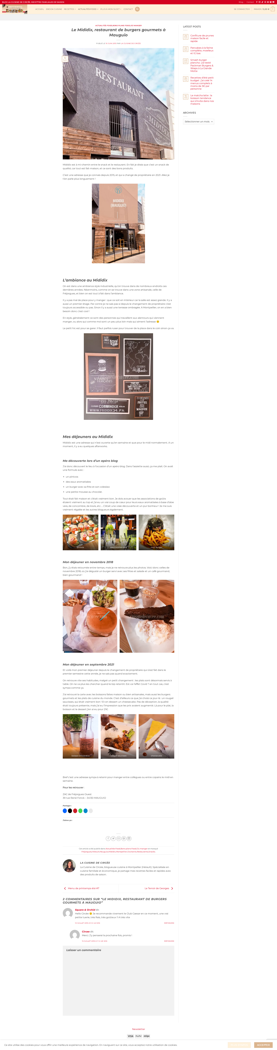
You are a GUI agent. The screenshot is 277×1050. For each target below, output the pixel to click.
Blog (241, 2)
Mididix (112, 852)
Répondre (169, 923)
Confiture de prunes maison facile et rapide (202, 38)
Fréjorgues (87, 852)
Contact (250, 2)
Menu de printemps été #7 (83, 888)
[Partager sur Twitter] (113, 838)
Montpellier (121, 852)
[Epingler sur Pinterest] (123, 838)
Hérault (95, 852)
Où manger (136, 26)
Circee (86, 931)
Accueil (39, 9)
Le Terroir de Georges (157, 888)
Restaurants (142, 852)
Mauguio (104, 852)
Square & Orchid (85, 909)
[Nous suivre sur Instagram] (259, 2)
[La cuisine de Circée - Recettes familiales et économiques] (16, 9)
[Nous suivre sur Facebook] (257, 2)
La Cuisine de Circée (131, 43)
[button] (242, 9)
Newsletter (138, 1029)
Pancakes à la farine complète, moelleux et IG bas (202, 50)
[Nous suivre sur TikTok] (262, 2)
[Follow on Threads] (265, 2)
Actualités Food (87, 9)
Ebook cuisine (54, 9)
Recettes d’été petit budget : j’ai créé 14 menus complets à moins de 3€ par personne (202, 83)
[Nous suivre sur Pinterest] (271, 2)
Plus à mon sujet (109, 9)
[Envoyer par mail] (118, 838)
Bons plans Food (121, 26)
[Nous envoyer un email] (268, 2)
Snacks (151, 852)
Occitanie (131, 852)
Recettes (69, 9)
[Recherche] (137, 9)
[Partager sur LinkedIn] (129, 838)
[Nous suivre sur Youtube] (273, 2)
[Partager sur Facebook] (108, 838)
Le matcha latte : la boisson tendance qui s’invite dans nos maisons (202, 99)
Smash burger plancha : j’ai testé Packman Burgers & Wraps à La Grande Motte (201, 65)
